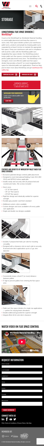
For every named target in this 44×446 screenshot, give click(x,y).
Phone (4, 394)
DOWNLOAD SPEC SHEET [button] (27, 74)
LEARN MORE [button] (8, 101)
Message (5, 400)
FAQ (3, 423)
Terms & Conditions (10, 423)
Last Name (5, 370)
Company (5, 376)
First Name (5, 364)
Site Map (29, 423)
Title (3, 382)
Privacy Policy (21, 423)
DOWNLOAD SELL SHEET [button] (8, 74)
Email (4, 388)
